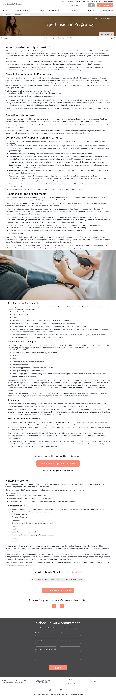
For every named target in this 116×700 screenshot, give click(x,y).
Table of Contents (107, 34)
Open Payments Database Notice (74, 694)
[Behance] (66, 690)
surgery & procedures (48, 10)
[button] (91, 5)
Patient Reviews (108, 1)
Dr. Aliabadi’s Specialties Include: (13, 14)
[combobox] (81, 5)
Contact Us (72, 680)
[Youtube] (61, 690)
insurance (85, 1)
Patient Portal (96, 1)
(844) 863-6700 (64, 470)
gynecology (23, 10)
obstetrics (73, 10)
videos (77, 1)
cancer (90, 10)
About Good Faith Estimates (57, 694)
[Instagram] (50, 690)
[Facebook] (55, 690)
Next (111, 38)
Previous (5, 38)
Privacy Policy (36, 694)
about (5, 10)
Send (58, 667)
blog (62, 1)
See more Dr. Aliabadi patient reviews (58, 590)
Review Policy (45, 694)
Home (95, 18)
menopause (108, 10)
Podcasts (70, 1)
